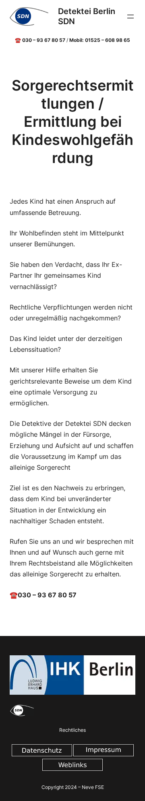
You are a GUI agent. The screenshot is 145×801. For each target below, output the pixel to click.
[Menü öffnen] (130, 16)
